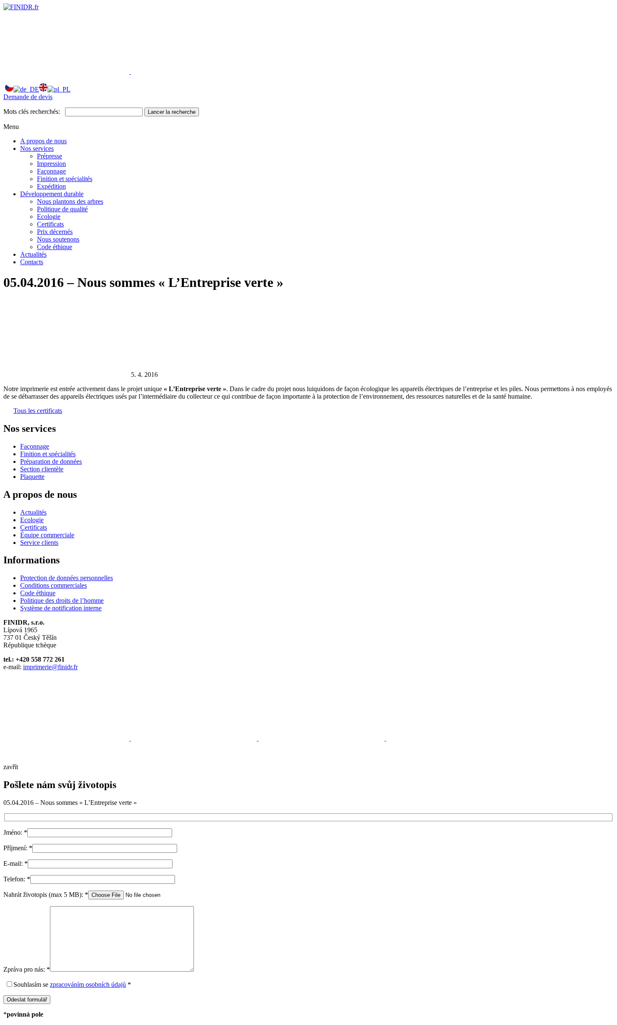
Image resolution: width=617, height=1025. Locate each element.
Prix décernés (55, 231)
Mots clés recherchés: (31, 111)
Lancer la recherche (172, 112)
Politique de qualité (62, 209)
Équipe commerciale (47, 535)
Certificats (50, 224)
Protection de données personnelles (66, 577)
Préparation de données (51, 461)
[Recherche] (194, 71)
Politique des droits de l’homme (62, 600)
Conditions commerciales (53, 585)
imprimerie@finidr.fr (50, 666)
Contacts (31, 261)
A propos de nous (43, 141)
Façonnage (51, 171)
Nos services (37, 148)
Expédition (51, 186)
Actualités (33, 254)
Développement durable (52, 193)
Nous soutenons (58, 239)
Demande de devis (27, 96)
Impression (51, 163)
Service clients (39, 542)
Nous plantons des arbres (70, 201)
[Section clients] (67, 71)
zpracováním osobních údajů (88, 984)
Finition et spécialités (64, 178)
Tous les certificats (37, 410)
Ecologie (48, 216)
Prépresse (49, 156)
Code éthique (54, 246)
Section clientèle (41, 469)
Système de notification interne (61, 608)
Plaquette (32, 476)
